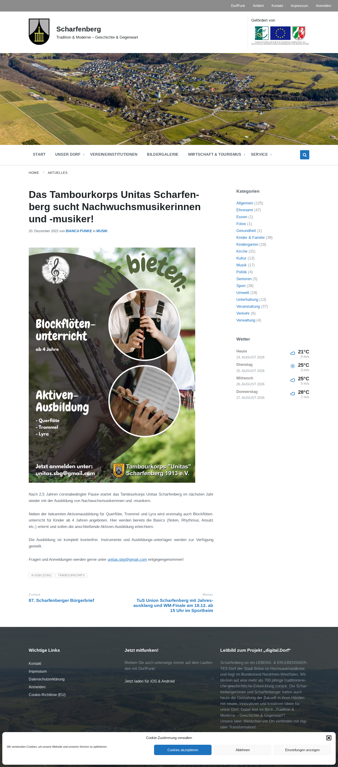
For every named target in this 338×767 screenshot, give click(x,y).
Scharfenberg (78, 29)
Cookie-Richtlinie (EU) (47, 695)
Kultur (241, 258)
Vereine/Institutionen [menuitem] (114, 154)
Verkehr (243, 313)
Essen (241, 217)
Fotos (241, 224)
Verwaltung (245, 320)
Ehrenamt (244, 210)
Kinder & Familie (250, 237)
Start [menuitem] (39, 154)
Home (34, 173)
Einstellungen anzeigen (302, 750)
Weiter (208, 594)
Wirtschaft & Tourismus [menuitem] (214, 154)
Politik (241, 272)
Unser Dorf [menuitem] (68, 154)
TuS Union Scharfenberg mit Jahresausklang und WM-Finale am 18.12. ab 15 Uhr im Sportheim (173, 605)
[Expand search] (304, 154)
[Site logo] (39, 43)
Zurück (34, 594)
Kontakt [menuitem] (277, 6)
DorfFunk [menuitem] (238, 6)
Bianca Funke (79, 231)
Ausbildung (41, 575)
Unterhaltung (247, 299)
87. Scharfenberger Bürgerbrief (61, 600)
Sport (241, 286)
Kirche (241, 251)
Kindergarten (247, 244)
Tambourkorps (71, 575)
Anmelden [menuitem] (323, 6)
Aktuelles (57, 173)
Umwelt (242, 292)
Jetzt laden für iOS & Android (150, 681)
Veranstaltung (248, 306)
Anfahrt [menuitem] (258, 6)
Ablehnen (243, 750)
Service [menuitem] (259, 154)
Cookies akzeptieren (182, 750)
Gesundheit (246, 230)
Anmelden (37, 687)
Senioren (244, 279)
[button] (329, 738)
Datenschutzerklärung (47, 679)
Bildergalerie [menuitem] (162, 154)
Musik (102, 231)
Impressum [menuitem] (299, 6)
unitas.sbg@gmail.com (127, 559)
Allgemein (244, 203)
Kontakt (35, 663)
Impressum (38, 671)
